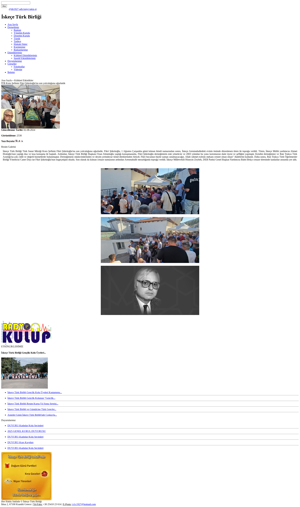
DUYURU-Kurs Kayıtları (20, 442)
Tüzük (17, 38)
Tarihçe (17, 41)
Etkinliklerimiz (15, 52)
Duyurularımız (15, 61)
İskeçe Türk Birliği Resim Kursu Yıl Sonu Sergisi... (33, 403)
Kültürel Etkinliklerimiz (25, 55)
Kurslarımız (19, 47)
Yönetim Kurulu (22, 33)
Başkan (17, 30)
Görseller (12, 63)
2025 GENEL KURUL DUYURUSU (27, 431)
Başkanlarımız (21, 49)
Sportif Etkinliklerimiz (25, 58)
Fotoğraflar (19, 66)
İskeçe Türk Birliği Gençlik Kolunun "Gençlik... (31, 398)
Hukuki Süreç (21, 44)
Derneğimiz (13, 27)
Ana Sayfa (13, 24)
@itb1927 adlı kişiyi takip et (23, 9)
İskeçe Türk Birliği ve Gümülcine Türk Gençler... (32, 409)
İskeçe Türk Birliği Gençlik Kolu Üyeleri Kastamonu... (35, 392)
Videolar (18, 69)
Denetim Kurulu (22, 35)
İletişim (11, 72)
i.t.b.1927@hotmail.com (84, 504)
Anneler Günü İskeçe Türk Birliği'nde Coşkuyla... (32, 415)
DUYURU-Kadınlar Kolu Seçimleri (25, 425)
